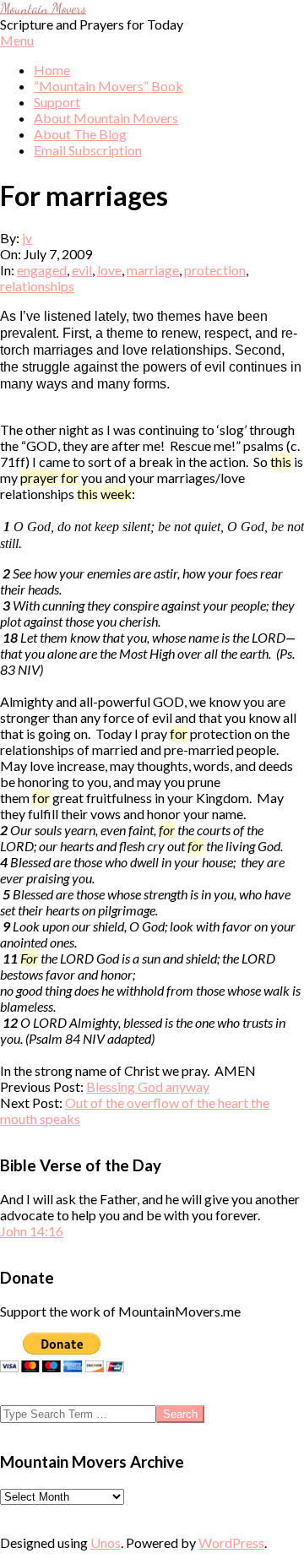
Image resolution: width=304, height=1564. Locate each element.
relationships (37, 286)
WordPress (231, 1542)
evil (82, 270)
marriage (153, 270)
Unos (105, 1542)
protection (215, 270)
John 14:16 (31, 1231)
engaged (42, 270)
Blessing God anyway (147, 1086)
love (109, 270)
